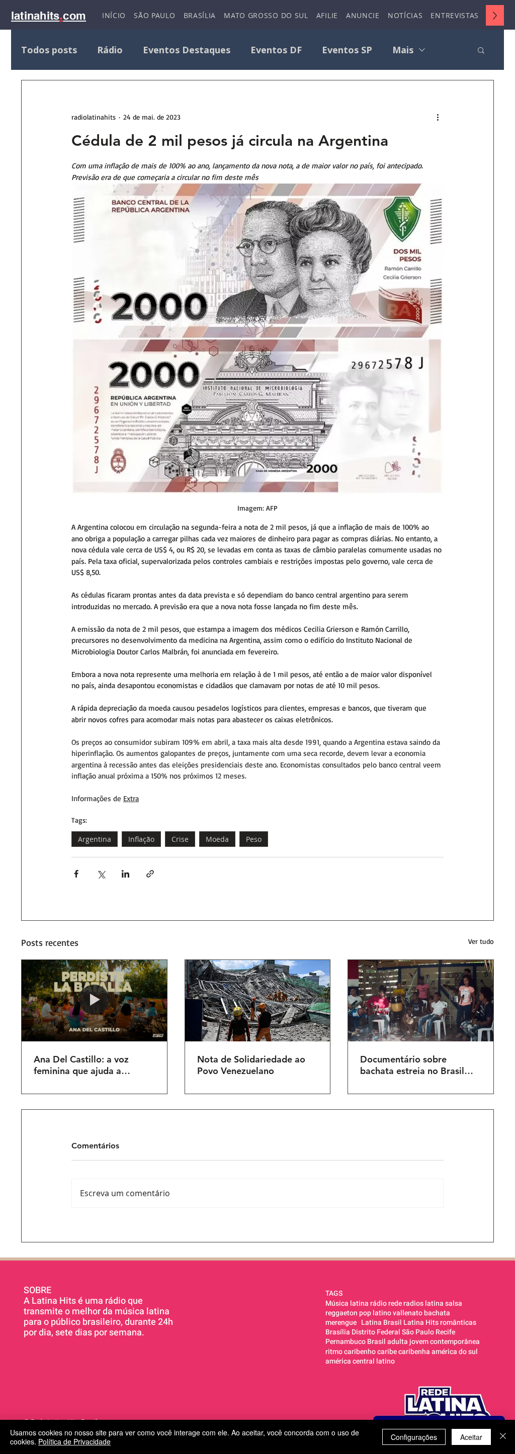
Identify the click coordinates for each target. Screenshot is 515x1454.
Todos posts (49, 49)
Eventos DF (276, 49)
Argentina (94, 839)
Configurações (414, 1437)
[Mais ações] (438, 117)
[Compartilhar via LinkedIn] (125, 874)
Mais (402, 49)
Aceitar (471, 1437)
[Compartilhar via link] (150, 874)
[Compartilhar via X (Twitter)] (101, 874)
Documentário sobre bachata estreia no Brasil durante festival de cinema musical (415, 1065)
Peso (254, 839)
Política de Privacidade (74, 1441)
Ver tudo (481, 941)
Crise (180, 839)
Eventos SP (347, 49)
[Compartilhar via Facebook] (76, 874)
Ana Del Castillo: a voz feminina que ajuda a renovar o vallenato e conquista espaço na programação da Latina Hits (92, 1065)
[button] (481, 50)
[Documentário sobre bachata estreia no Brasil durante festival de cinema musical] (420, 1000)
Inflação (141, 839)
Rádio (110, 49)
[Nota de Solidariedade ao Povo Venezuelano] (257, 1000)
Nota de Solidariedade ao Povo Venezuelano (251, 1065)
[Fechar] (503, 1437)
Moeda (217, 839)
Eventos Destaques (186, 49)
